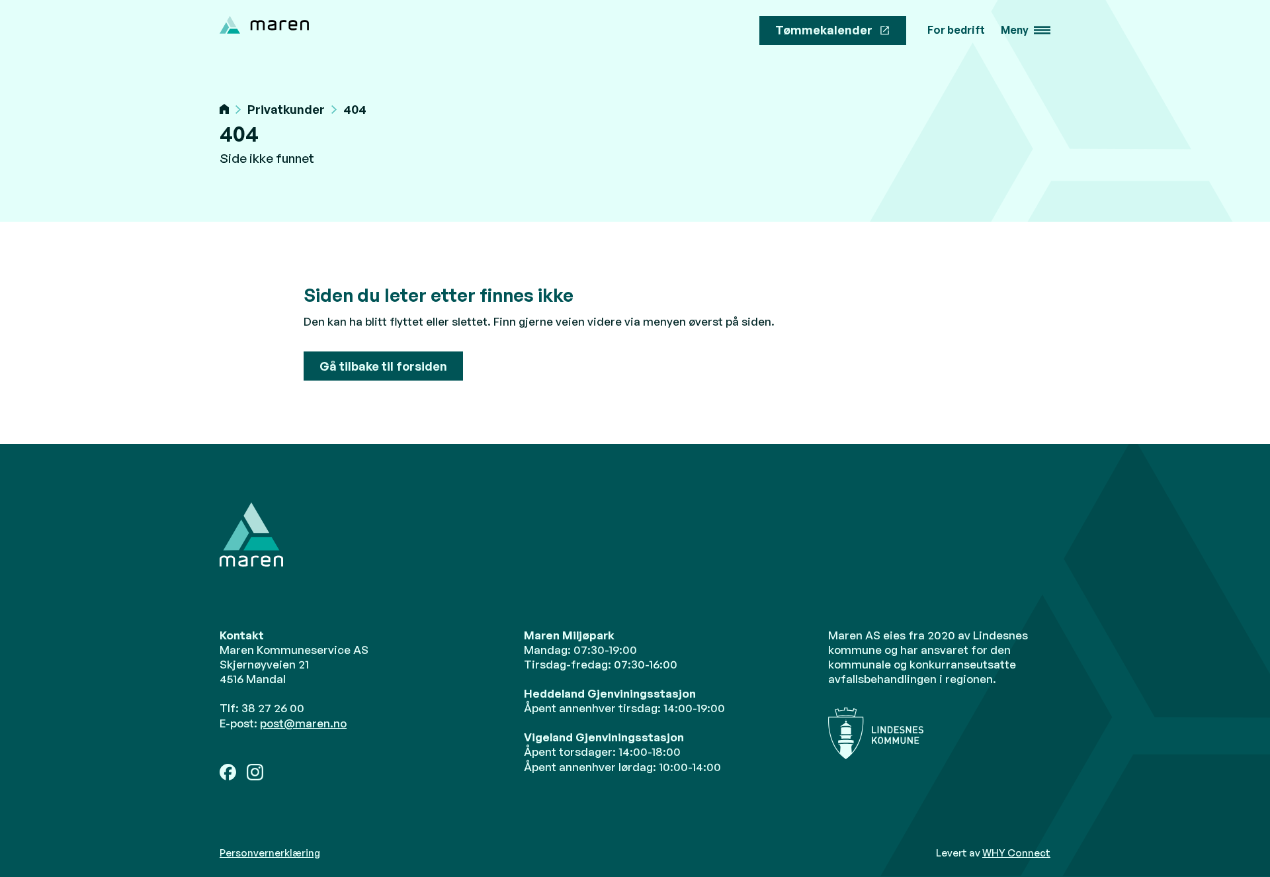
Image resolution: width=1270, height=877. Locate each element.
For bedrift (956, 30)
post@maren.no (303, 723)
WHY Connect (1016, 853)
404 (354, 109)
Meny (1015, 30)
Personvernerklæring (270, 853)
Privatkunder (286, 109)
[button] (1025, 30)
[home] (264, 25)
